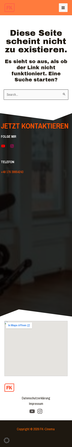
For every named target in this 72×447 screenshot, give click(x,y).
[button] (6, 440)
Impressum (36, 403)
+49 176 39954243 (12, 172)
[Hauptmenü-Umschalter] (63, 7)
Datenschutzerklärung (36, 398)
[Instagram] (40, 411)
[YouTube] (32, 411)
